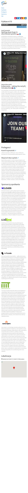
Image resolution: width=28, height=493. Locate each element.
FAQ (2, 16)
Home (2, 8)
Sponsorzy (4, 14)
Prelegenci (4, 12)
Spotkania (3, 10)
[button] (24, 18)
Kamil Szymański (5, 30)
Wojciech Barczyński (6, 84)
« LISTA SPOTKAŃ (22, 27)
